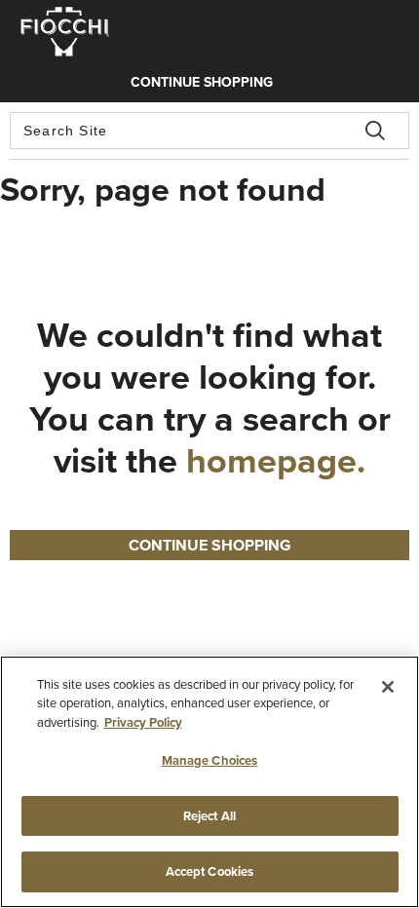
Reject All (209, 816)
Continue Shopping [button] (210, 545)
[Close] (387, 686)
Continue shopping (202, 82)
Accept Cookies (210, 871)
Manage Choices (210, 760)
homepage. (275, 460)
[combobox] (209, 130)
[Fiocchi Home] (65, 44)
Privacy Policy (143, 722)
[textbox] (209, 130)
